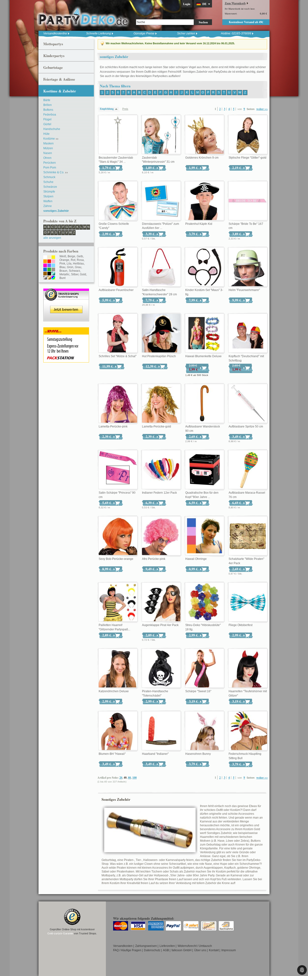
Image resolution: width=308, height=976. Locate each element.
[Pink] (45, 265)
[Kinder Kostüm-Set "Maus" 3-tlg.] (204, 267)
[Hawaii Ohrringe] (204, 536)
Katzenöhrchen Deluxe (114, 691)
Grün (70, 267)
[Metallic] (53, 274)
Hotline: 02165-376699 (236, 33)
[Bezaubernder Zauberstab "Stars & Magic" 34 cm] (117, 134)
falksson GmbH (182, 950)
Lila (69, 263)
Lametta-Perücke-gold (156, 426)
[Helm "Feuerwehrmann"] (247, 267)
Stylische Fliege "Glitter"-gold (247, 157)
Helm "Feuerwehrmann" (244, 290)
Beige (71, 256)
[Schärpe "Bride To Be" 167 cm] (247, 201)
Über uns (200, 950)
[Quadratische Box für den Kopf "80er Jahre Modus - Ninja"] (204, 470)
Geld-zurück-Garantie (60, 933)
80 (129, 778)
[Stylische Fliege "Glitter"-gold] (247, 134)
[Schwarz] (49, 274)
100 (134, 778)
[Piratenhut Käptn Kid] (204, 201)
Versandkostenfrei (55, 33)
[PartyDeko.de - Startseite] (83, 17)
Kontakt (214, 950)
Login (186, 4)
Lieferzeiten (167, 946)
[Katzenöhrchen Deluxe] (117, 668)
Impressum (228, 950)
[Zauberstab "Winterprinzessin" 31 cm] (161, 134)
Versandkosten (123, 946)
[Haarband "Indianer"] (161, 731)
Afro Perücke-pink (153, 559)
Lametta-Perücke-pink (113, 426)
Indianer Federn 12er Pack (159, 492)
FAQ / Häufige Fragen (127, 950)
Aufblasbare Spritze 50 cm (246, 426)
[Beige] (49, 257)
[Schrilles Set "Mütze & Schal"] (117, 333)
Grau (78, 267)
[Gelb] (53, 257)
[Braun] (45, 274)
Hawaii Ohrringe (196, 559)
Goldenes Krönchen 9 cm (201, 157)
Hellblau (78, 263)
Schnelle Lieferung (98, 33)
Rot (73, 260)
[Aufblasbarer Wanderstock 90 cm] (204, 403)
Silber (74, 274)
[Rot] (49, 261)
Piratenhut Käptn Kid (198, 224)
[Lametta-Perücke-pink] (117, 403)
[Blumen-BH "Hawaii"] (117, 731)
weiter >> (262, 109)
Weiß (62, 256)
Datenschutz (152, 950)
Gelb (80, 256)
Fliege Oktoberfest (240, 625)
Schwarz (74, 270)
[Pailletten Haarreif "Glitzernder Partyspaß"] (117, 602)
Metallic (64, 274)
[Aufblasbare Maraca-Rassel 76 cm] (247, 470)
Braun (63, 270)
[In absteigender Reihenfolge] (117, 109)
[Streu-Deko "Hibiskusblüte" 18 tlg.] (204, 602)
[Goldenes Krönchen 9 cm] (204, 134)
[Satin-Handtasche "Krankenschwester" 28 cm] (161, 267)
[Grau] (53, 269)
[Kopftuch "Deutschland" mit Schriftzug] (247, 333)
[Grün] (49, 269)
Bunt (62, 278)
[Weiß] (45, 257)
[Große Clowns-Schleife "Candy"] (117, 201)
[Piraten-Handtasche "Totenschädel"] (161, 668)
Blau (62, 267)
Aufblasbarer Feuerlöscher (116, 290)
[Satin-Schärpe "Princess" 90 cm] (117, 470)
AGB (166, 950)
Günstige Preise (144, 33)
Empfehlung (107, 109)
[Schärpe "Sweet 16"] (204, 668)
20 (120, 778)
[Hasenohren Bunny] (204, 731)
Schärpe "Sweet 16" (198, 691)
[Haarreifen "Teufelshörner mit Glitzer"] (247, 668)
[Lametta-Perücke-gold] (161, 403)
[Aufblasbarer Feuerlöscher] (117, 267)
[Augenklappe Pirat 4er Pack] (161, 602)
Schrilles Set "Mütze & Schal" (117, 356)
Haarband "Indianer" (155, 754)
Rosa (80, 260)
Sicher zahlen (186, 33)
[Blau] (45, 269)
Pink (62, 263)
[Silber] (45, 278)
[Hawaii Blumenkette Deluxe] (204, 333)
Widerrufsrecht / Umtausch (195, 946)
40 (125, 778)
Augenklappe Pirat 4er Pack (160, 625)
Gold (83, 274)
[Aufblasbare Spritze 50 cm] (247, 403)
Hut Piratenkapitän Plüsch (159, 356)
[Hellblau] (53, 265)
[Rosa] (53, 261)
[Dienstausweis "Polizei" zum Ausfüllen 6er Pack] (161, 201)
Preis (125, 108)
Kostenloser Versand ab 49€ (246, 22)
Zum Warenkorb (235, 3)
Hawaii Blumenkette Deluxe (203, 356)
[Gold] (49, 278)
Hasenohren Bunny (198, 754)
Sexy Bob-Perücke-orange (116, 559)
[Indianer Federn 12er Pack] (161, 470)
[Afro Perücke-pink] (161, 536)
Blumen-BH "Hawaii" (112, 754)
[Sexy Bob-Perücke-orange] (117, 536)
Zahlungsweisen (146, 946)
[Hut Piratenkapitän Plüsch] (161, 333)
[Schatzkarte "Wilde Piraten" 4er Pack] (247, 536)
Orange (64, 260)
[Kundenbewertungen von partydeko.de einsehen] (66, 290)
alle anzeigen (52, 237)
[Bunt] (53, 278)
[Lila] (49, 265)
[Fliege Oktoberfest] (247, 602)
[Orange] (45, 261)
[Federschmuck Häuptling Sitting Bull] (247, 731)
